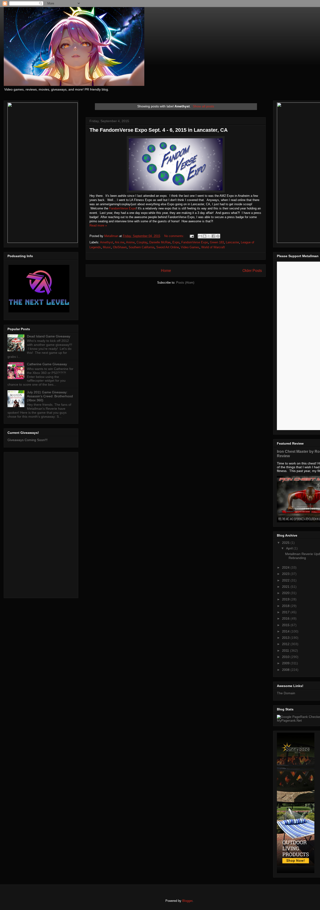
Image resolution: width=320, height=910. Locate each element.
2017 (286, 612)
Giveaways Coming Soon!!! (27, 440)
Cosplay (142, 242)
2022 (286, 580)
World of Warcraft (213, 247)
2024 (286, 567)
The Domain (286, 693)
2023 (286, 574)
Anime (130, 242)
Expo (175, 242)
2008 (286, 670)
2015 (286, 625)
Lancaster (232, 242)
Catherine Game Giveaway (47, 364)
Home (166, 271)
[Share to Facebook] (213, 236)
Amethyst (106, 242)
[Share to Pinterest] (218, 236)
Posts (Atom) (185, 282)
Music (107, 247)
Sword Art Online (167, 247)
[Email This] (200, 236)
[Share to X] (209, 236)
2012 (286, 644)
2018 (286, 606)
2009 (286, 663)
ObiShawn (120, 247)
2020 (286, 593)
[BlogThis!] (204, 236)
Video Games (190, 247)
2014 (286, 631)
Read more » (98, 225)
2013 (286, 638)
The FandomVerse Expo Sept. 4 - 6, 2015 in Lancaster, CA (158, 130)
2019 (286, 599)
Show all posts (203, 106)
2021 (286, 586)
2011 (286, 650)
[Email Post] (191, 236)
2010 (286, 657)
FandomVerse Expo (122, 208)
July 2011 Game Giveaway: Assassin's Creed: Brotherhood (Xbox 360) (50, 396)
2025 (286, 543)
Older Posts (252, 271)
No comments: (174, 236)
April (290, 548)
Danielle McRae (160, 242)
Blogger (187, 901)
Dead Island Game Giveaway (48, 336)
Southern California (141, 247)
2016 (286, 618)
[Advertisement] (40, 524)
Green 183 (217, 242)
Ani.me (119, 242)
